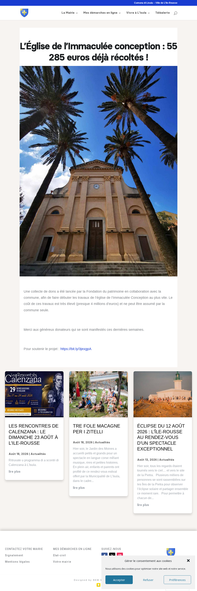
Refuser (148, 580)
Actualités (38, 454)
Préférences (177, 580)
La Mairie (68, 13)
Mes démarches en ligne (100, 13)
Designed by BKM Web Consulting (98, 580)
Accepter (119, 580)
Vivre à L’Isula (136, 13)
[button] (188, 561)
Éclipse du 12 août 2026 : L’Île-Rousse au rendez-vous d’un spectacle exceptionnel (161, 437)
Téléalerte (162, 13)
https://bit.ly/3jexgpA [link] (75, 349)
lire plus (14, 471)
